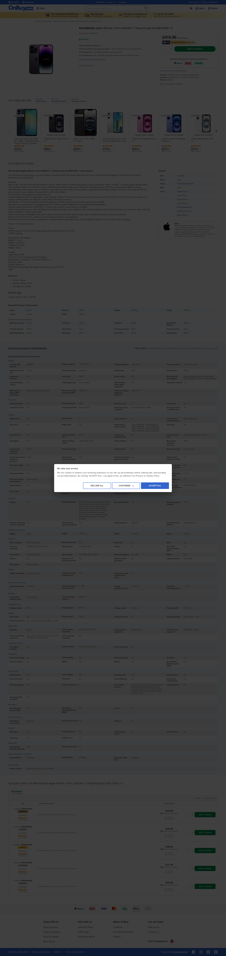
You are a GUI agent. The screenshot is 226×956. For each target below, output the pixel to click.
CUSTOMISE (124, 485)
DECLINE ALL (97, 485)
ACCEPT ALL (155, 485)
